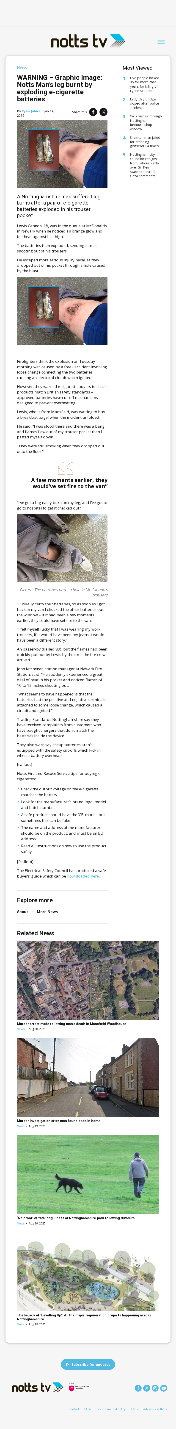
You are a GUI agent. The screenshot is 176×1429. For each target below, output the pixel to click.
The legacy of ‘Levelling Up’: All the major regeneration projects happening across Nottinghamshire (84, 1317)
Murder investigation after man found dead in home (58, 1121)
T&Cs (134, 1409)
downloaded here (83, 876)
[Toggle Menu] (161, 42)
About (22, 911)
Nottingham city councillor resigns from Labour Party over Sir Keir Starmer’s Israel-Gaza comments (144, 165)
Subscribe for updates (91, 1364)
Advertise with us (155, 1409)
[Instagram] (155, 1388)
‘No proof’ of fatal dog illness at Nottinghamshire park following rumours (76, 1218)
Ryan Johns (31, 111)
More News (47, 911)
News (22, 67)
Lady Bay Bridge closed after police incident (144, 103)
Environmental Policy (111, 1409)
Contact (74, 1409)
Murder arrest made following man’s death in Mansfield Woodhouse (71, 1024)
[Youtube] (163, 1388)
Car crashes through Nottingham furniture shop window (146, 122)
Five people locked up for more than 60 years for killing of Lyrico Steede (146, 84)
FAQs (87, 1409)
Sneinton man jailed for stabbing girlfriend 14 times (145, 141)
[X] (103, 112)
